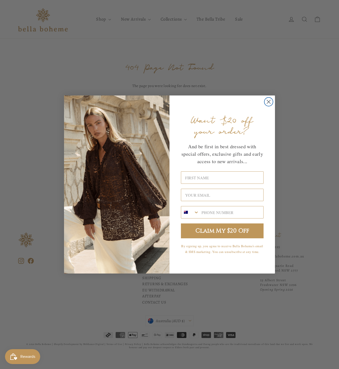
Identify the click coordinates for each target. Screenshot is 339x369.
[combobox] (190, 212)
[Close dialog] (268, 101)
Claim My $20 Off (222, 231)
